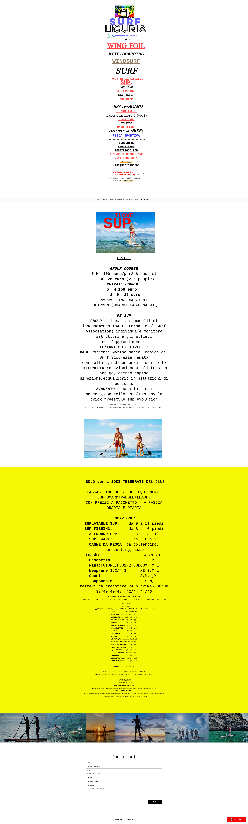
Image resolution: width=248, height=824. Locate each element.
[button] (126, 162)
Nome (89, 762)
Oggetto (89, 777)
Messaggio (90, 785)
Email (88, 770)
